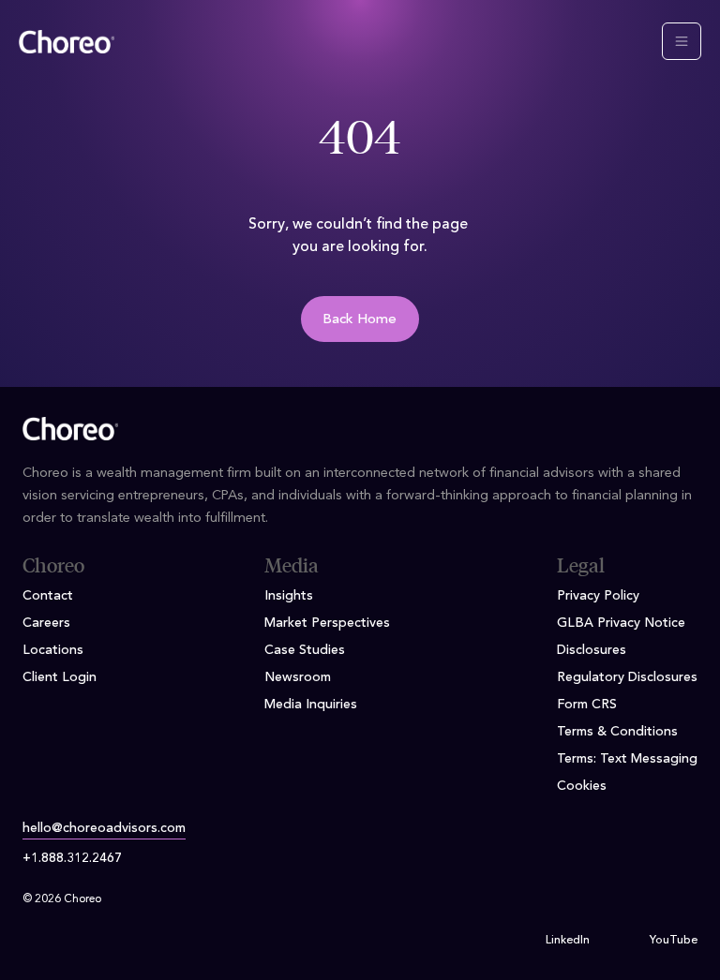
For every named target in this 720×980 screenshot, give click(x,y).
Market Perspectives (327, 623)
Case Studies (304, 650)
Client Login (59, 677)
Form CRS (587, 704)
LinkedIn (568, 940)
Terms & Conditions (617, 731)
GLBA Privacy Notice (621, 623)
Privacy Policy (598, 595)
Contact (47, 595)
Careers (46, 623)
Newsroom (297, 677)
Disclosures (591, 650)
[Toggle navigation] (681, 41)
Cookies (582, 786)
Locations (52, 650)
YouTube (674, 940)
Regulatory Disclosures (627, 677)
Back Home (359, 320)
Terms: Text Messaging (627, 758)
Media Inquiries (310, 704)
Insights (288, 595)
